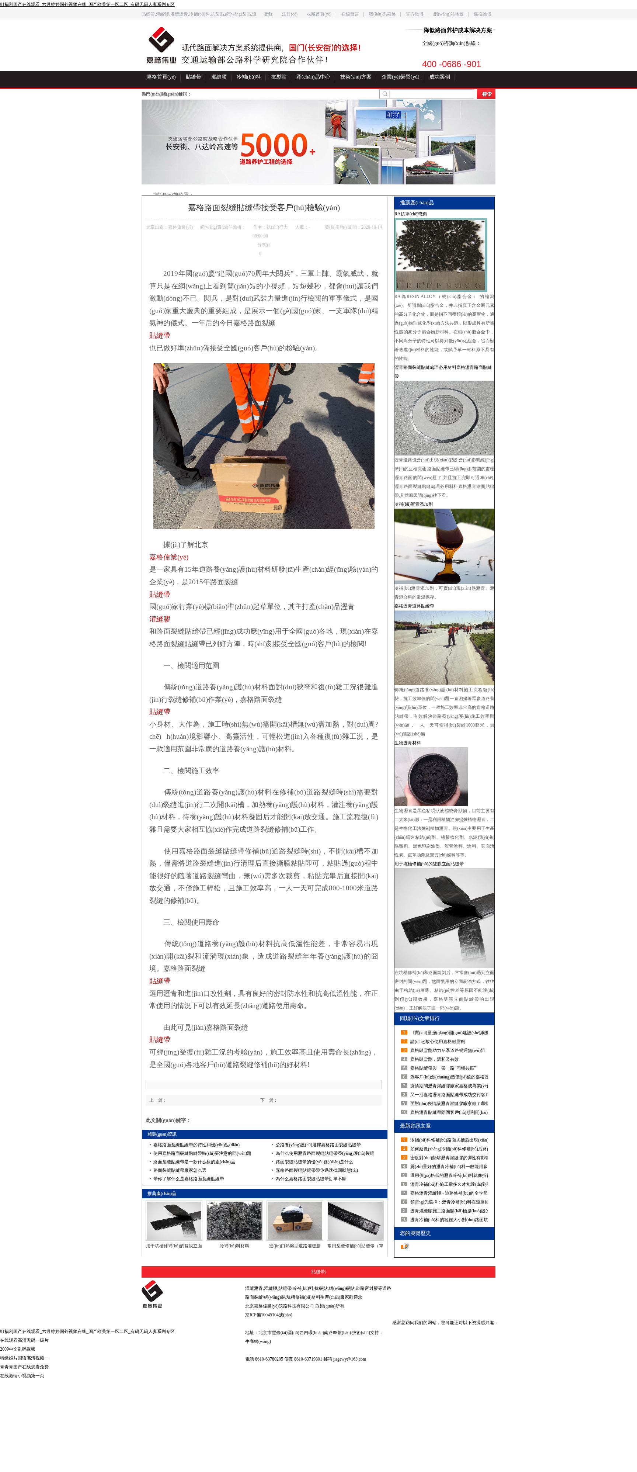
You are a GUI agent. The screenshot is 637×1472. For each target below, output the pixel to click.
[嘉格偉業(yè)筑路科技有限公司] (161, 45)
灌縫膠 (219, 77)
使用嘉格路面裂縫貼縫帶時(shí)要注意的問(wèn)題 (202, 1153)
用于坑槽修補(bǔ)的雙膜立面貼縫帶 (174, 1246)
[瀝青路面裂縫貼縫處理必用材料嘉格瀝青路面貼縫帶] (444, 418)
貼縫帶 (193, 77)
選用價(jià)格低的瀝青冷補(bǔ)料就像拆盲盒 (450, 1175)
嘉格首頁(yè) (161, 77)
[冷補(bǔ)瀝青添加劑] (444, 546)
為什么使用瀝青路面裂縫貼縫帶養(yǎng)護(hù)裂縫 (325, 1153)
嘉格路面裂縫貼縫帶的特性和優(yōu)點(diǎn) (196, 1144)
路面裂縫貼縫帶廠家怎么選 (179, 1170)
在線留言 (350, 14)
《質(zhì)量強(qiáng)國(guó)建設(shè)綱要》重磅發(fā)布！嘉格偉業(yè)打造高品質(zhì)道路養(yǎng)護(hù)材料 (450, 1032)
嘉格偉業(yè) (168, 557)
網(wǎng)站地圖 (449, 14)
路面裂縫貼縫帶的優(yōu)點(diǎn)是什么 (314, 1161)
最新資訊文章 (415, 1126)
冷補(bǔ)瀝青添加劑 (413, 504)
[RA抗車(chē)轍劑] (444, 255)
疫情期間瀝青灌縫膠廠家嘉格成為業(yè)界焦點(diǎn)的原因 (450, 1085)
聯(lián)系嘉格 (382, 14)
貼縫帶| (318, 1271)
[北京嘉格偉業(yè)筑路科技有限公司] (188, 1294)
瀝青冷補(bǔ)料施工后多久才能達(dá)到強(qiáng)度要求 (450, 1184)
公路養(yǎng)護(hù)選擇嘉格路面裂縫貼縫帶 (318, 1144)
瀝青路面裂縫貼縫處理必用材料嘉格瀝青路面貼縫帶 (443, 372)
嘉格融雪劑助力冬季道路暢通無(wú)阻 (447, 1050)
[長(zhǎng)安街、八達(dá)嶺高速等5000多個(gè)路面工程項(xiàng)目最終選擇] (318, 142)
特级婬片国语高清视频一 (24, 1358)
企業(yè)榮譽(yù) (401, 77)
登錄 (268, 14)
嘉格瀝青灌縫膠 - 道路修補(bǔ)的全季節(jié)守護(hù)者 (450, 1193)
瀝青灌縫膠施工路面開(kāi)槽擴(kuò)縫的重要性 (450, 1210)
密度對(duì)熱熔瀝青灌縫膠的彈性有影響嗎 (450, 1157)
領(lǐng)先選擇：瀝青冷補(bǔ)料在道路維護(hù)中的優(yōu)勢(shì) (450, 1202)
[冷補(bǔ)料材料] (234, 1221)
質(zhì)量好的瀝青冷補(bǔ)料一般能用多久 (450, 1166)
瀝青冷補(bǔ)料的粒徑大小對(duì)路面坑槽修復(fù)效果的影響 (450, 1219)
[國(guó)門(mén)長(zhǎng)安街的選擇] (277, 49)
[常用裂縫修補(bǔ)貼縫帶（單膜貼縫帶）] (355, 1221)
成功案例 (439, 77)
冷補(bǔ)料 (249, 77)
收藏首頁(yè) (319, 14)
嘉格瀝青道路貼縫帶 (414, 606)
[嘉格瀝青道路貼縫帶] (444, 647)
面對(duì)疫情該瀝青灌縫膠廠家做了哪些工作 (450, 1103)
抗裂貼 (278, 77)
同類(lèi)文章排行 (420, 1018)
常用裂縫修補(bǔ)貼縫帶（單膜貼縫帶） (355, 1246)
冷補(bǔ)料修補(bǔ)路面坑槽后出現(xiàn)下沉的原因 (450, 1140)
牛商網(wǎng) (258, 1341)
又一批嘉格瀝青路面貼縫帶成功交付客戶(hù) (450, 1094)
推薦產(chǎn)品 (417, 202)
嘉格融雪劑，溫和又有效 (434, 1059)
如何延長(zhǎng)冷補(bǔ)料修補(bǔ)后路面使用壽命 (450, 1148)
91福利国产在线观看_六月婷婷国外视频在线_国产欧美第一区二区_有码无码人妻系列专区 (87, 4)
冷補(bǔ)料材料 (234, 1245)
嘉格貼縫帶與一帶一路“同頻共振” (443, 1068)
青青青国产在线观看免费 (24, 1366)
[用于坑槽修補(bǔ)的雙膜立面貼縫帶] (174, 1221)
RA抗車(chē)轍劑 (410, 214)
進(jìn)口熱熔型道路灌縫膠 (295, 1245)
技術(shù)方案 (356, 77)
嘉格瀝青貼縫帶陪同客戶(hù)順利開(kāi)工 (450, 1112)
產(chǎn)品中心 (313, 77)
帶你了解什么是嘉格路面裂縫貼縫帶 (188, 1178)
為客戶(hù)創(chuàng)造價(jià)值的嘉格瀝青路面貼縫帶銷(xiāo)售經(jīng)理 (450, 1077)
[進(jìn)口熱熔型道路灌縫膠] (295, 1221)
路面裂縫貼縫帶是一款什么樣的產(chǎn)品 (194, 1161)
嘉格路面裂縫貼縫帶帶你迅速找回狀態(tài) (317, 1170)
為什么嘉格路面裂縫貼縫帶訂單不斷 (311, 1178)
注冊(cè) (289, 14)
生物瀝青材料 (407, 742)
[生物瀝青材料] (444, 776)
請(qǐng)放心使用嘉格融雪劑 (437, 1041)
